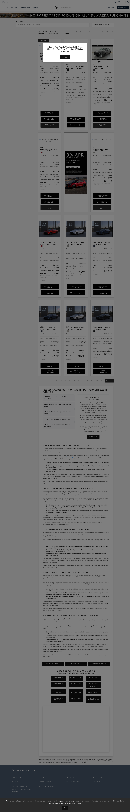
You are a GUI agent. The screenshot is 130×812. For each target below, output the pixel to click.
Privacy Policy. (76, 803)
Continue (65, 57)
